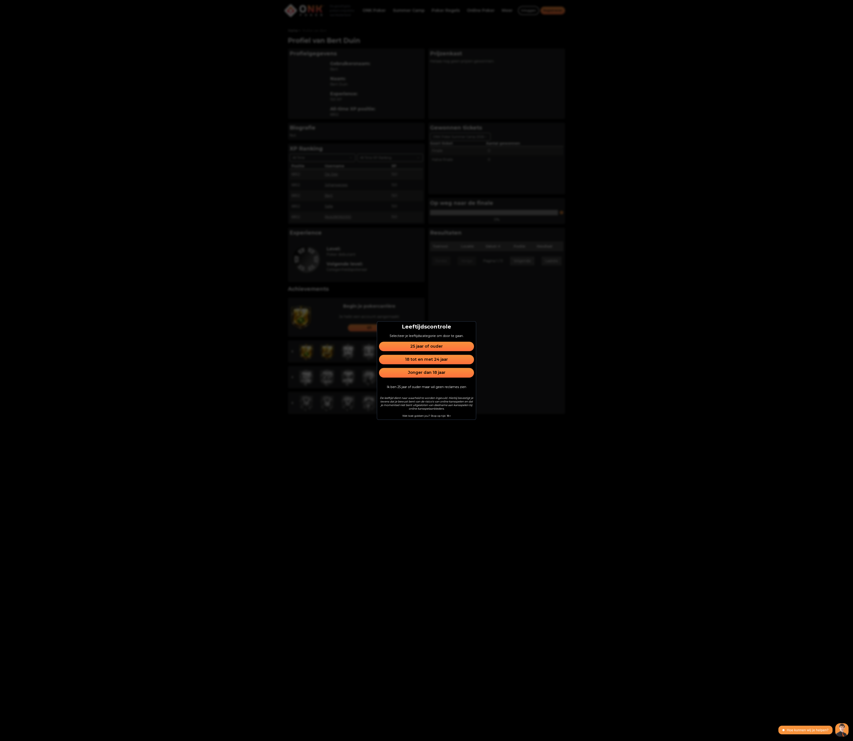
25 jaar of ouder (426, 346)
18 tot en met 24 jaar (426, 359)
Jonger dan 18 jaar (426, 372)
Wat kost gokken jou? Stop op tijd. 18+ (426, 415)
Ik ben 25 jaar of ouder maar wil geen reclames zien (426, 387)
